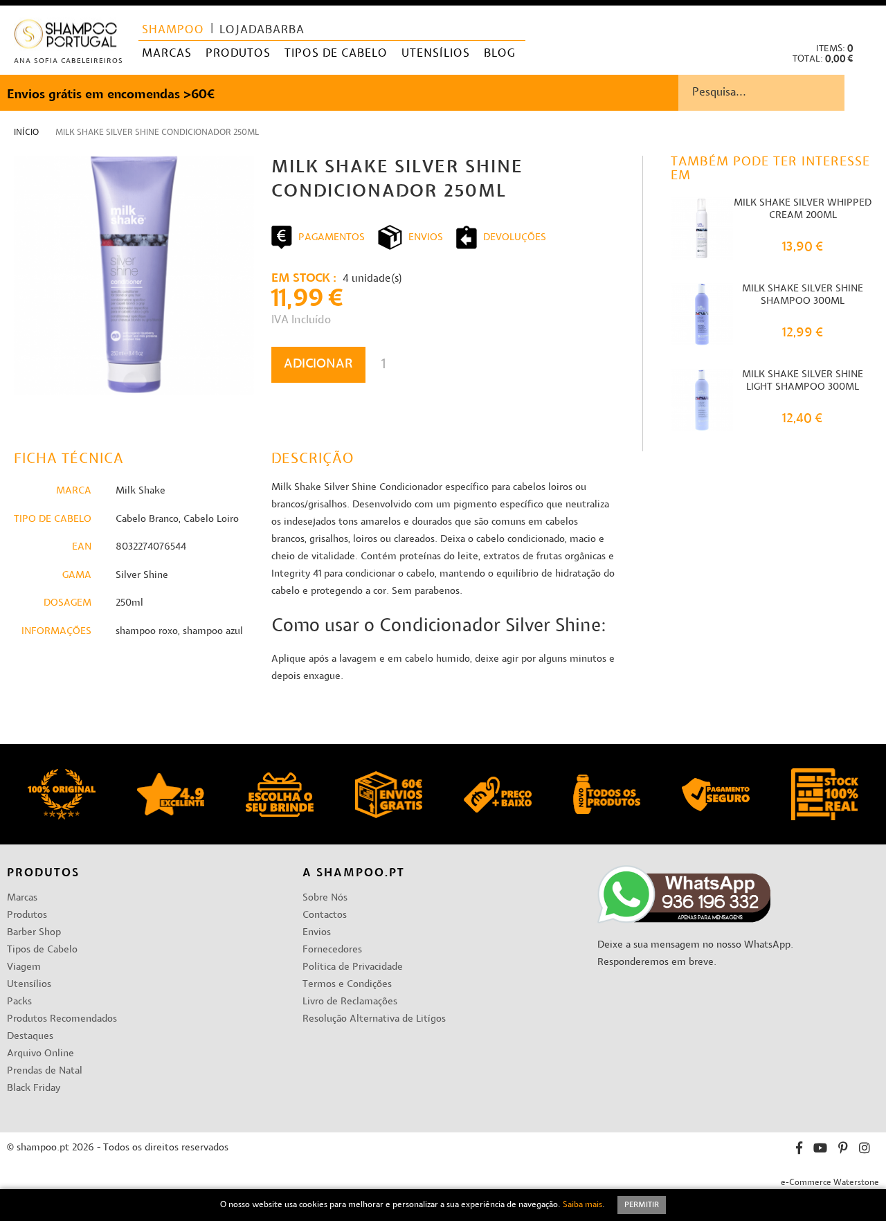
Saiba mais (582, 1205)
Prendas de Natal (44, 1071)
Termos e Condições (347, 984)
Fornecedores (332, 950)
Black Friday (33, 1088)
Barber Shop (34, 932)
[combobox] (782, 93)
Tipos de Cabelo (42, 950)
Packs (19, 1002)
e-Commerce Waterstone (830, 1182)
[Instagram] (864, 1150)
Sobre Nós (324, 898)
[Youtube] (820, 1150)
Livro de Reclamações (349, 1002)
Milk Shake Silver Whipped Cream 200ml (802, 209)
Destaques (30, 1036)
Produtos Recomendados (62, 1019)
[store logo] (66, 37)
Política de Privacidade (352, 967)
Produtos (27, 915)
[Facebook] (799, 1150)
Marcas (22, 898)
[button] (864, 21)
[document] (443, 1205)
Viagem (24, 967)
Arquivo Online (40, 1053)
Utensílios (29, 984)
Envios (316, 932)
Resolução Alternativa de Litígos (374, 1019)
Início (26, 132)
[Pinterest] (843, 1150)
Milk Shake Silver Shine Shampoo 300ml (802, 295)
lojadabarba (262, 30)
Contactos (324, 915)
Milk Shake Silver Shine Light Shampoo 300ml (802, 381)
